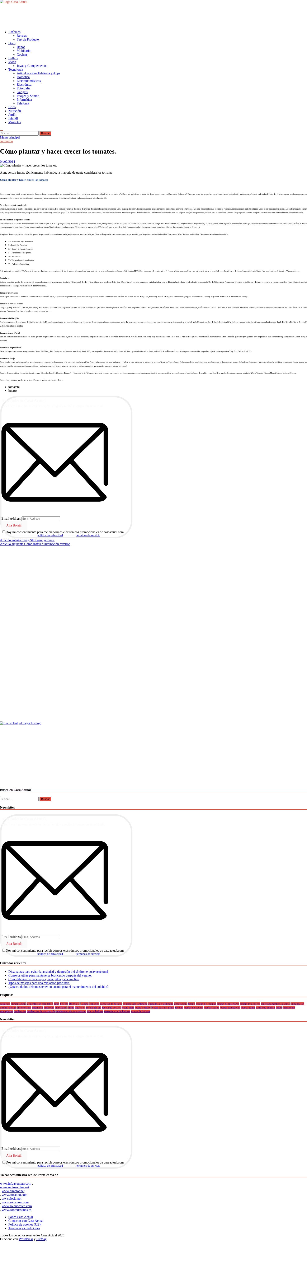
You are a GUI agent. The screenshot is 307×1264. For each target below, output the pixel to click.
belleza (64, 1003)
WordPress (26, 1239)
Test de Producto (28, 39)
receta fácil (128, 1007)
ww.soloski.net (11, 1198)
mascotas (49, 1007)
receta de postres (111, 1007)
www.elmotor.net (13, 1191)
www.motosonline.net (14, 1187)
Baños (21, 47)
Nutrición (14, 111)
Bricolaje (74, 1003)
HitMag (41, 1239)
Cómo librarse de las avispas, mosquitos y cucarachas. (43, 979)
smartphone (6, 1011)
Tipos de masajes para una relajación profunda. (39, 983)
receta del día (93, 1007)
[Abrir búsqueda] (1, 130)
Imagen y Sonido (28, 96)
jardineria (37, 1007)
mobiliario (61, 1007)
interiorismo (24, 1007)
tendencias (20, 1011)
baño (56, 1003)
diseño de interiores (228, 1003)
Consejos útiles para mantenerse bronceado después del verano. (50, 975)
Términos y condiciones (24, 1228)
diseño (191, 1003)
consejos (94, 1003)
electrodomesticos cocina (275, 1003)
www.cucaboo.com (14, 1195)
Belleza (13, 58)
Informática (24, 99)
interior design (8, 1007)
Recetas (22, 35)
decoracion (180, 1003)
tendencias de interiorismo (71, 1011)
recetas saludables (230, 1007)
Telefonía (23, 103)
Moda (12, 62)
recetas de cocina (193, 1007)
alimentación (18, 1003)
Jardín (12, 114)
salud (279, 1007)
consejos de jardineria (135, 1003)
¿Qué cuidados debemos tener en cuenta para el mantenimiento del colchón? (58, 986)
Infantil (13, 118)
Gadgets (22, 92)
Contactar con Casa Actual (25, 1220)
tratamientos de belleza (117, 1011)
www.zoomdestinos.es (16, 1210)
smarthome (289, 1007)
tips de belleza (95, 1011)
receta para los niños (162, 1007)
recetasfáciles (211, 1007)
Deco (11, 43)
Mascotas (14, 122)
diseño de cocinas (206, 1003)
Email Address (11, 518)
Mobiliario (23, 50)
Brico (12, 107)
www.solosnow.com (15, 1202)
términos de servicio (88, 535)
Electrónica (24, 84)
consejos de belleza (111, 1003)
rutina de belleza (265, 1007)
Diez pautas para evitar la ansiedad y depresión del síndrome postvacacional (58, 971)
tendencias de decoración (41, 1011)
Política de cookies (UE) (24, 1224)
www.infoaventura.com (16, 1183)
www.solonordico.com (17, 1206)
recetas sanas (248, 1007)
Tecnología (15, 69)
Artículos (14, 32)
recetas (179, 1007)
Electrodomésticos (29, 81)
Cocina (84, 1003)
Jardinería (6, 141)
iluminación (297, 1003)
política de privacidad (50, 535)
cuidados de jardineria (160, 1003)
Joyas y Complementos (32, 65)
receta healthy (143, 1007)
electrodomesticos (250, 1003)
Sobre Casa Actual (20, 1217)
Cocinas (22, 54)
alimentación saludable (40, 1003)
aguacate (5, 1003)
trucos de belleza (140, 1011)
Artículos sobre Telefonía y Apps (38, 73)
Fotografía (23, 88)
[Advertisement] (76, 16)
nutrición (80, 1007)
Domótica (23, 77)
